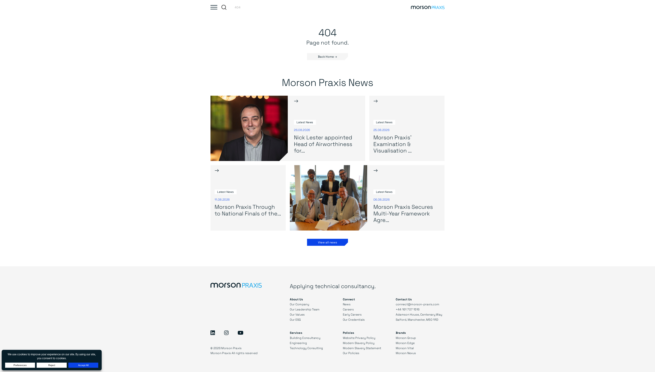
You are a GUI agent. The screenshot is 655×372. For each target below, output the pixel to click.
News (347, 304)
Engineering (298, 343)
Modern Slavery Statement (362, 348)
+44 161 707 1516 (407, 309)
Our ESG (295, 320)
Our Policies (351, 353)
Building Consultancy (305, 338)
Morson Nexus (406, 353)
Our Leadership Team (304, 309)
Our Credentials (354, 320)
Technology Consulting (306, 348)
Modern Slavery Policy (359, 343)
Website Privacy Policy (359, 338)
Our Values (297, 314)
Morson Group (406, 338)
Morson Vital (405, 348)
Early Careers (352, 314)
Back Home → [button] (327, 57)
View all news (327, 242)
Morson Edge (405, 343)
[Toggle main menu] (213, 7)
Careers (348, 309)
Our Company (299, 304)
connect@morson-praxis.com (417, 304)
